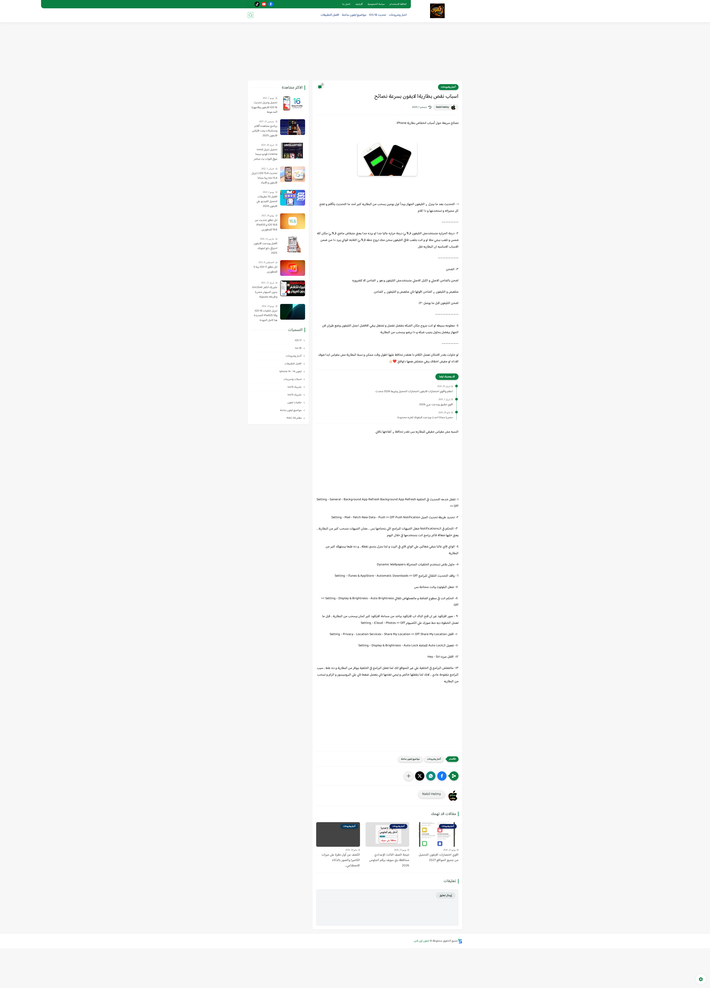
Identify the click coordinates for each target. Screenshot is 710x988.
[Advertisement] (355, 52)
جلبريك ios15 (295, 395)
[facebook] (270, 4)
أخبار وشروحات (448, 87)
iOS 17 (298, 340)
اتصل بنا (346, 4)
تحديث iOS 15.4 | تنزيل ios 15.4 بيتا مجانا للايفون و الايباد (264, 178)
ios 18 (298, 348)
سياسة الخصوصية (376, 4)
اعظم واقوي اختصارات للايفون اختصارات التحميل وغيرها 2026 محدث (414, 391)
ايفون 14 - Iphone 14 (290, 371)
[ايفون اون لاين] (437, 11)
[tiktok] (257, 4)
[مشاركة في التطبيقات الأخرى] (408, 776)
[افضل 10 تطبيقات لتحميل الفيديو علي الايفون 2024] (292, 198)
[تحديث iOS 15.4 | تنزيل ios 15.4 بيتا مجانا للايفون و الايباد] (292, 174)
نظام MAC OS (294, 418)
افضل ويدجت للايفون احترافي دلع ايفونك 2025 (265, 248)
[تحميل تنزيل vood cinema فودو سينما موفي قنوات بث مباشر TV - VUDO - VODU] (292, 150)
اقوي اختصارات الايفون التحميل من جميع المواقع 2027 (439, 857)
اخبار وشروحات (398, 15)
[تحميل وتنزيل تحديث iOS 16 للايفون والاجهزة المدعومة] (292, 103)
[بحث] (250, 15)
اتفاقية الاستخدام (398, 4)
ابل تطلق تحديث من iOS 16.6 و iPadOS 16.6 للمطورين (266, 225)
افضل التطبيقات (330, 15)
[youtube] (263, 4)
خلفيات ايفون (294, 402)
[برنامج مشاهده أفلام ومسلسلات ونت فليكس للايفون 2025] (292, 127)
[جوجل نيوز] (250, 4)
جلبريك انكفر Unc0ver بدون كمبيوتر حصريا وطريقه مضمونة (264, 292)
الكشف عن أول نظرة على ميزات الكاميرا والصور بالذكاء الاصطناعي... (341, 860)
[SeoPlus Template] (460, 940)
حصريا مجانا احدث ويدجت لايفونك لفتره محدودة (425, 417)
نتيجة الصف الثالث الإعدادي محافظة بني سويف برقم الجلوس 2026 (389, 860)
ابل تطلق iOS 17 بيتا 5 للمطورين (265, 269)
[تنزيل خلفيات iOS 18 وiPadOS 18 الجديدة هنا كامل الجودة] (292, 312)
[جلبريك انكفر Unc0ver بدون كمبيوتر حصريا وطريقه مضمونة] (292, 288)
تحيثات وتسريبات (292, 379)
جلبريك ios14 (295, 387)
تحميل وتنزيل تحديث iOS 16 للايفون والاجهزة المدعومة (264, 107)
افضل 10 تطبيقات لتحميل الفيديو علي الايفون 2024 (266, 201)
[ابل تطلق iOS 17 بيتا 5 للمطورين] (292, 268)
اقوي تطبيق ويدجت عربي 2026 (436, 404)
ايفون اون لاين (421, 940)
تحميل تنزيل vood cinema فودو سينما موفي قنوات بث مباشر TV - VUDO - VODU (265, 154)
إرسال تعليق (445, 895)
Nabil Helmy (442, 107)
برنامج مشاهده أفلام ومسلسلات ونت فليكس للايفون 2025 (264, 131)
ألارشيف (359, 4)
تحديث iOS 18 (377, 15)
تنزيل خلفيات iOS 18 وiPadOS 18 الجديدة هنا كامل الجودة (265, 316)
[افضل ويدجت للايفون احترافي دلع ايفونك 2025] (292, 244)
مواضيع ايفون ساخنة (354, 15)
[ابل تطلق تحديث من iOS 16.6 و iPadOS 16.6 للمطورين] (292, 221)
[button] (442, 776)
